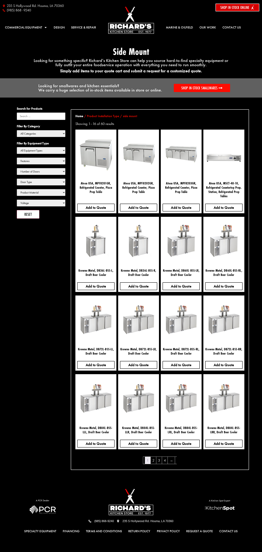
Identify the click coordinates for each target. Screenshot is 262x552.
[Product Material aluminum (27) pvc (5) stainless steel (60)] (41, 192)
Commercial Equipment (23, 27)
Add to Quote (96, 207)
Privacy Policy (168, 531)
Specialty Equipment (40, 531)
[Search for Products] (41, 116)
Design (59, 27)
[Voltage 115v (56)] (41, 203)
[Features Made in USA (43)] (41, 161)
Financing (71, 531)
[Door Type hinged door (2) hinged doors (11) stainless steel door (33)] (41, 182)
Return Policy (139, 531)
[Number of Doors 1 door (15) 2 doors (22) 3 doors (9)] (41, 171)
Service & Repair (83, 27)
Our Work (207, 27)
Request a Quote (199, 531)
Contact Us (231, 27)
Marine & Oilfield (179, 27)
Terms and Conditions (104, 531)
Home (79, 116)
